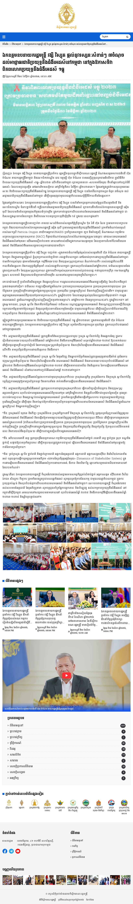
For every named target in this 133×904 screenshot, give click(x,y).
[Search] (127, 37)
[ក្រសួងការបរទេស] (47, 802)
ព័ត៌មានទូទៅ (16, 44)
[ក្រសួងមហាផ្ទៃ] (34, 802)
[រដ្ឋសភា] (21, 802)
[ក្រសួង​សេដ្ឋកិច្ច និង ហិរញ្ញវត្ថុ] (73, 802)
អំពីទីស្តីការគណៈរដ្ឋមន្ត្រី (47, 900)
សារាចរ (14, 760)
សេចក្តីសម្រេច (17, 772)
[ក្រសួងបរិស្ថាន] (86, 802)
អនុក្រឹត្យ (14, 777)
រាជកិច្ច (75, 846)
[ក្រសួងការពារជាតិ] (60, 802)
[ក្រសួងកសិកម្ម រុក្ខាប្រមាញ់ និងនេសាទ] (124, 802)
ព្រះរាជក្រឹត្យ (16, 737)
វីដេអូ (12, 748)
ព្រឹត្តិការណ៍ (15, 742)
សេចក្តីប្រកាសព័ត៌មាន (21, 766)
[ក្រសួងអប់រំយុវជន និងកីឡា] (98, 802)
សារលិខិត (15, 754)
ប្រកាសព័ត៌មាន (78, 857)
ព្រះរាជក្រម (15, 731)
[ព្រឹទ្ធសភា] (9, 802)
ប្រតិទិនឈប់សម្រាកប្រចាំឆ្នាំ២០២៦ (71, 900)
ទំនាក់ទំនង (90, 900)
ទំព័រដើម (5, 44)
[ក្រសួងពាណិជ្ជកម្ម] (111, 802)
